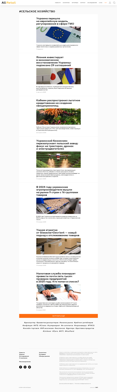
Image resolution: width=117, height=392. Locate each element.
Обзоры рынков (44, 356)
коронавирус (81, 325)
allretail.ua (62, 353)
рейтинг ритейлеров (84, 322)
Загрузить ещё (58, 316)
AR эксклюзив (47, 328)
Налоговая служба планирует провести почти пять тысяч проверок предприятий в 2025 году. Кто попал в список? (57, 277)
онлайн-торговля (31, 328)
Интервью (75, 2)
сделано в (94, 387)
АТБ (36, 325)
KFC (62, 331)
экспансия (60, 328)
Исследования (92, 2)
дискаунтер (30, 322)
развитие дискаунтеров (48, 322)
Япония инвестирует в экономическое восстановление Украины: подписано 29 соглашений (53, 61)
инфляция (28, 325)
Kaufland (70, 331)
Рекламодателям (25, 361)
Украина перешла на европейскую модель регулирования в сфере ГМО (55, 21)
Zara (56, 331)
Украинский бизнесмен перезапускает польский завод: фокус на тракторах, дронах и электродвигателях (57, 144)
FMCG (91, 325)
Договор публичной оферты (66, 383)
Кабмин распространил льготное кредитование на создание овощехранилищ (58, 103)
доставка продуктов (85, 328)
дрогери (70, 328)
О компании (23, 358)
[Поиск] (114, 2)
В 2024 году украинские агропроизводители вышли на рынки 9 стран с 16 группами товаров (57, 191)
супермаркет (54, 325)
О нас (100, 2)
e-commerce (67, 325)
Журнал (82, 2)
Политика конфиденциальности (83, 383)
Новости (58, 2)
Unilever (47, 331)
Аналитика (66, 2)
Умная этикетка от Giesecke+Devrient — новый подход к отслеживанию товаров (57, 233)
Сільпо (43, 325)
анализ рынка (67, 322)
